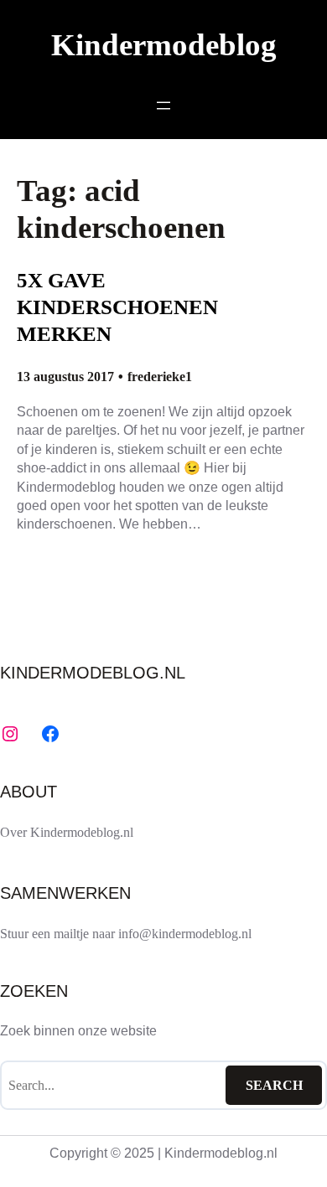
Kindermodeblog (164, 45)
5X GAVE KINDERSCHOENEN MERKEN (117, 307)
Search (274, 1085)
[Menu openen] (163, 105)
